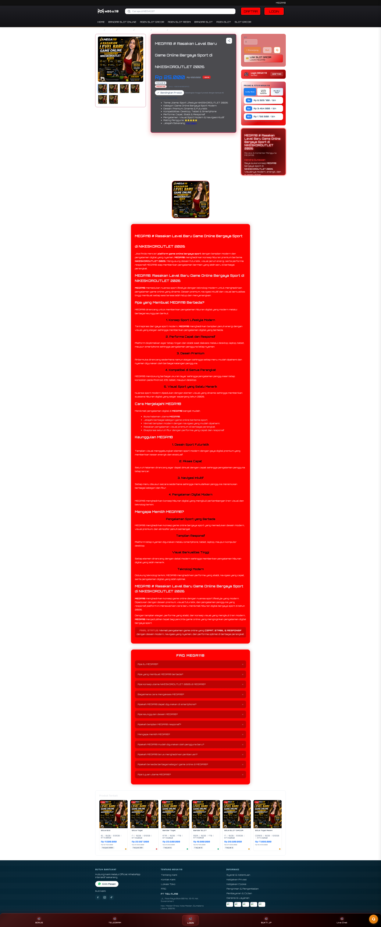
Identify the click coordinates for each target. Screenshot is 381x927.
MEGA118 (281, 3)
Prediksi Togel (277, 91)
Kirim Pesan (109, 884)
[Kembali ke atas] (374, 912)
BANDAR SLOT (203, 22)
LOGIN (274, 11)
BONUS (39, 923)
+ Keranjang (252, 50)
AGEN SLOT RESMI (179, 22)
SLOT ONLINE (142, 30)
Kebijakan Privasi (237, 879)
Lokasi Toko (168, 884)
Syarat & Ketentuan (238, 875)
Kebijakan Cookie (236, 884)
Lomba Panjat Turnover (263, 91)
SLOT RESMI (159, 30)
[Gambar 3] (124, 88)
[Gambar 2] (113, 88)
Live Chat (342, 923)
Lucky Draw (249, 92)
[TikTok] (111, 897)
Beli (267, 50)
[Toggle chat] (373, 919)
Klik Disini (191, 123)
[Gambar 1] (102, 88)
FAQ (163, 888)
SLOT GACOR (243, 22)
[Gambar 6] (113, 99)
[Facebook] (97, 897)
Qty (245, 37)
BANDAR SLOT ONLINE (122, 22)
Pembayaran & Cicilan (239, 893)
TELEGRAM (114, 923)
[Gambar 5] (102, 99)
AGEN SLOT (223, 22)
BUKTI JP (266, 923)
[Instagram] (104, 897)
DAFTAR (251, 11)
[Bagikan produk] (229, 41)
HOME (101, 22)
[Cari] (129, 11)
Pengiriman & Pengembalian (243, 888)
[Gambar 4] (135, 88)
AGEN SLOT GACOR (152, 22)
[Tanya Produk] (277, 50)
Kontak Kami (168, 879)
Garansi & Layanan (238, 898)
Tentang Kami (169, 875)
